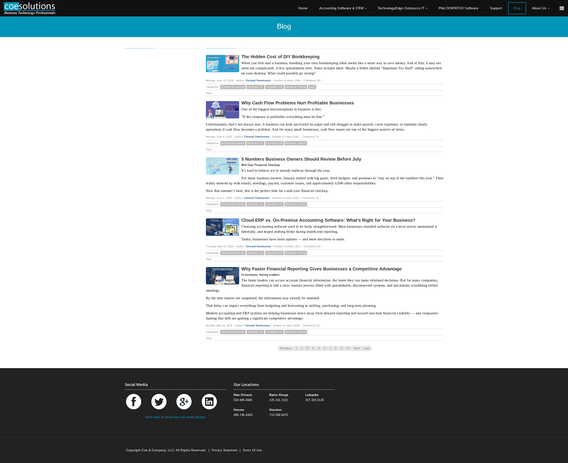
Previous (286, 348)
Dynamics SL (255, 87)
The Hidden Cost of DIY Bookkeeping (280, 56)
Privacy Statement (225, 450)
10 (348, 348)
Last (366, 348)
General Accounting (233, 87)
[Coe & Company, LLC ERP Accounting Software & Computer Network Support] (29, 8)
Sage (312, 87)
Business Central (296, 87)
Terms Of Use (252, 450)
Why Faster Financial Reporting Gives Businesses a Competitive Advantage (321, 268)
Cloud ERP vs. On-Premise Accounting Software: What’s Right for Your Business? (328, 220)
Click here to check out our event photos (175, 417)
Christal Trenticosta (258, 80)
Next (357, 348)
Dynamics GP (274, 87)
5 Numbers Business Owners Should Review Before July (301, 159)
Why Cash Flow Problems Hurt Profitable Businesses (297, 102)
